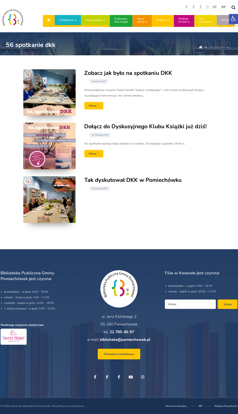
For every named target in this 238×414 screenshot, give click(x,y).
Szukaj (227, 304)
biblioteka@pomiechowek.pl (125, 339)
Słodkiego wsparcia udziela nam (22, 325)
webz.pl (14, 406)
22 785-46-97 (122, 332)
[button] (233, 19)
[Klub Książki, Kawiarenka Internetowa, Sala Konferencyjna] (13, 20)
